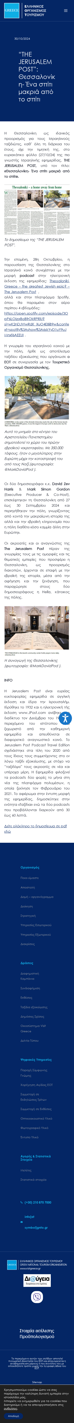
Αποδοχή (13, 1416)
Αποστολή (28, 887)
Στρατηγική (28, 916)
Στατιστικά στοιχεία (33, 1180)
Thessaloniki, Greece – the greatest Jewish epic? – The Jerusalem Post (37, 286)
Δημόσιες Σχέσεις (32, 1016)
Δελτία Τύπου (29, 1040)
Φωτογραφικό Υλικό (34, 1128)
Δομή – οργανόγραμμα (37, 897)
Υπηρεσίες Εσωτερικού (36, 925)
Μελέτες (26, 1170)
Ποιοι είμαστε (30, 878)
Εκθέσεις (26, 997)
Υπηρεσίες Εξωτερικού (36, 934)
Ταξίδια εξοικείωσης (34, 1007)
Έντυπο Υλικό (29, 1137)
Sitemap (37, 1382)
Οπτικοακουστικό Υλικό (36, 1118)
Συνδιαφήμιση (30, 988)
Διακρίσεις (28, 944)
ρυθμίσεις (10, 1408)
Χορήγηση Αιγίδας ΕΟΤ (37, 1085)
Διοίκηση (27, 906)
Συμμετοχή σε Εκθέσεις (36, 1109)
